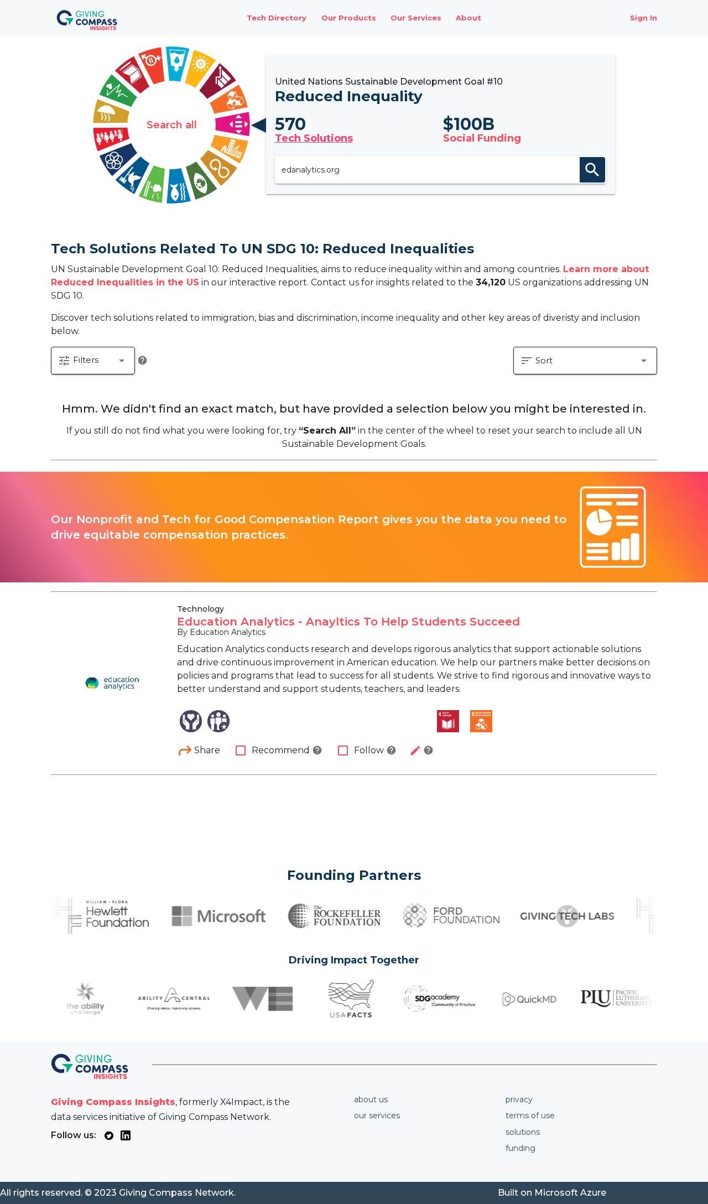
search (592, 169)
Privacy (519, 1099)
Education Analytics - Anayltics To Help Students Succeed (348, 621)
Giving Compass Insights (113, 1102)
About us (371, 1099)
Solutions (523, 1132)
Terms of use (530, 1115)
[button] (93, 360)
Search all (172, 125)
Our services (377, 1115)
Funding (520, 1148)
